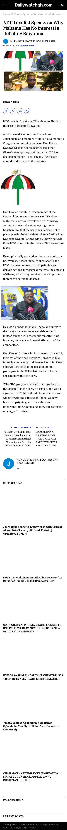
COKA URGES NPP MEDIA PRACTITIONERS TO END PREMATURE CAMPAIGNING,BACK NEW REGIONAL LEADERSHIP (32, 628)
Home (6, 14)
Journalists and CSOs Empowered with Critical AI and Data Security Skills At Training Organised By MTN (32, 530)
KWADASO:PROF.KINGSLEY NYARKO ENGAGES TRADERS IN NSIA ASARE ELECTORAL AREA (33, 677)
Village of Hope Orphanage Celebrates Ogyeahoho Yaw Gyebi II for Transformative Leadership (31, 726)
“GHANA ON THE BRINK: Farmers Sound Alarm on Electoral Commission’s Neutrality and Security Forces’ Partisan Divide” (17, 439)
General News (27, 45)
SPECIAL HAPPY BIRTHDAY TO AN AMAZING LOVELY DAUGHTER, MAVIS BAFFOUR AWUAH (46, 439)
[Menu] (5, 5)
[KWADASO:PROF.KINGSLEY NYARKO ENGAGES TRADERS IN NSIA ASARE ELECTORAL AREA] (33, 654)
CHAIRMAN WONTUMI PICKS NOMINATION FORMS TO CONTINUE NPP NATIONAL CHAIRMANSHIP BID (30, 777)
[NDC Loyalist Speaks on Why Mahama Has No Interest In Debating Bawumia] (33, 71)
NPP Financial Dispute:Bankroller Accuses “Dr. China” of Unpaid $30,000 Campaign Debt (32, 579)
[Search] (62, 5)
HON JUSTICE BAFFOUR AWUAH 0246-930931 (34, 41)
